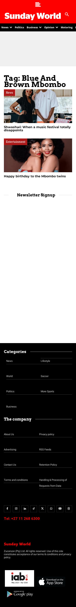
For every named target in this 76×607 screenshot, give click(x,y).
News (9, 92)
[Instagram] (16, 508)
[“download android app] (19, 599)
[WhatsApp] (51, 508)
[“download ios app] (50, 587)
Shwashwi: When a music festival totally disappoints (37, 128)
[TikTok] (33, 508)
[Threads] (68, 508)
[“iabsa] (19, 587)
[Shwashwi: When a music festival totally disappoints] (38, 106)
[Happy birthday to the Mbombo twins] (38, 155)
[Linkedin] (24, 508)
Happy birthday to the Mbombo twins (35, 176)
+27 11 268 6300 (25, 518)
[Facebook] (7, 508)
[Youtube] (60, 508)
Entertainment (15, 141)
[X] (42, 508)
